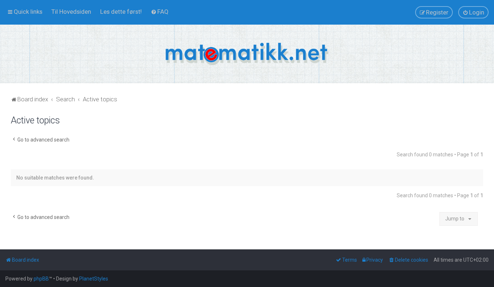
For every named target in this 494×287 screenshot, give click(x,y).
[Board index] (247, 54)
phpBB (41, 279)
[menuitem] (71, 11)
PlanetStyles (93, 279)
